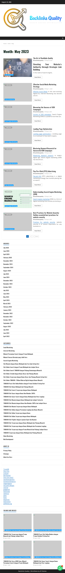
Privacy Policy (7, 451)
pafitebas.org (7, 503)
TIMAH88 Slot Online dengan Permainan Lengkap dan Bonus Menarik (22, 410)
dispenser (6, 499)
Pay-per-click (37, 176)
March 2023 (6, 304)
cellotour (6, 493)
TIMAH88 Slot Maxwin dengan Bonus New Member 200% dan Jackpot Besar (25, 403)
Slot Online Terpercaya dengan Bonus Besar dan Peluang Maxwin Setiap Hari (25, 377)
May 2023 (6, 297)
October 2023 (7, 287)
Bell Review (6, 475)
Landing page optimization (42, 134)
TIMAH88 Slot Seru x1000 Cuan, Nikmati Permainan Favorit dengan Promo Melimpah (17, 550)
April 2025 (6, 254)
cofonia (5, 487)
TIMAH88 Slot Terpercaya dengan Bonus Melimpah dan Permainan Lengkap (24, 426)
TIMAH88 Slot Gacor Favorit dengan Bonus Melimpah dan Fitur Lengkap (23, 397)
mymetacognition (8, 479)
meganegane (7, 483)
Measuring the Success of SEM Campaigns (17, 114)
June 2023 (6, 294)
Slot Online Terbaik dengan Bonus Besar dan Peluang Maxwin (20, 374)
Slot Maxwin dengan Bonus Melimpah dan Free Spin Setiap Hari (21, 364)
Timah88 (6, 469)
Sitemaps (6, 454)
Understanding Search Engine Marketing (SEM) (17, 199)
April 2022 (6, 336)
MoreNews (34, 571)
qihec (5, 495)
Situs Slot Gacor (8, 477)
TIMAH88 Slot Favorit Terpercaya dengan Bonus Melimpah (20, 390)
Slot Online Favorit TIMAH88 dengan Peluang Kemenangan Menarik (22, 370)
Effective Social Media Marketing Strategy (17, 92)
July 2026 (6, 248)
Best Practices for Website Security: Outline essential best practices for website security (17, 221)
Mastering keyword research (43, 155)
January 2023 (7, 310)
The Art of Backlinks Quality (17, 67)
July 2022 (6, 330)
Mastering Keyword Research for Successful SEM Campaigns (17, 156)
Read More (38, 77)
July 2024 (6, 274)
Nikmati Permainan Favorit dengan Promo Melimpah (18, 354)
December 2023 (8, 281)
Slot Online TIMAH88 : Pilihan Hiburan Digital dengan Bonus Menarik (22, 380)
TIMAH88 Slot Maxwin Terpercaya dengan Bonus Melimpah (20, 407)
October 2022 (7, 320)
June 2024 (6, 277)
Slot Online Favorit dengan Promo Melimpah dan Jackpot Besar (21, 367)
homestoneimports (9, 481)
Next (36, 236)
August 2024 (7, 271)
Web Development (9, 229)
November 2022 (7, 317)
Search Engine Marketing (11, 121)
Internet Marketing (9, 99)
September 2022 (8, 323)
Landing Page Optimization (17, 134)
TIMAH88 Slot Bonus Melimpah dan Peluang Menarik (18, 387)
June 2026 (6, 251)
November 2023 (7, 284)
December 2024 (8, 261)
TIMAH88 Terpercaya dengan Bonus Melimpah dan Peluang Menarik (22, 433)
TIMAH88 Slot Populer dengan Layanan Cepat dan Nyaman (19, 420)
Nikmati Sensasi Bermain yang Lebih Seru (15, 357)
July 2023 (6, 290)
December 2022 (8, 313)
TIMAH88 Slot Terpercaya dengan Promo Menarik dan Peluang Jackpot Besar (25, 430)
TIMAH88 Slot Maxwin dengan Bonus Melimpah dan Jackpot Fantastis (23, 400)
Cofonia (5, 473)
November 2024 (8, 264)
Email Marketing (8, 347)
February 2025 (7, 258)
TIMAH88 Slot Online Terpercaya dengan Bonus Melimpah (19, 416)
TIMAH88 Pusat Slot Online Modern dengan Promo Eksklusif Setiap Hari (24, 384)
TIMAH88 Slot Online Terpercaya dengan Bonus (16, 413)
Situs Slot (6, 471)
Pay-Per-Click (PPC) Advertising (17, 178)
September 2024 (8, 267)
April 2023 (6, 300)
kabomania (6, 501)
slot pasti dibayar (8, 485)
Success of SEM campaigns (42, 114)
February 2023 (7, 307)
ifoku (5, 497)
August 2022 (7, 327)
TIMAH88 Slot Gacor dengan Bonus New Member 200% (19, 393)
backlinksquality (39, 60)
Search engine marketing (41, 199)
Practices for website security (44, 222)
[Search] (62, 38)
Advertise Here (7, 457)
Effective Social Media (40, 91)
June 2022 (6, 333)
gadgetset (6, 489)
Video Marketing (9, 74)
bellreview (6, 491)
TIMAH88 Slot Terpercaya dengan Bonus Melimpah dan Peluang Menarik (24, 423)
